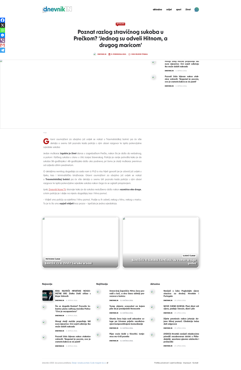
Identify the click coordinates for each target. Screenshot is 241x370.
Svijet (169, 10)
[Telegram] (2, 50)
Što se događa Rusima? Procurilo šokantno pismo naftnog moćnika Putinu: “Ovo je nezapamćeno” (73, 309)
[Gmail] (2, 45)
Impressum (187, 363)
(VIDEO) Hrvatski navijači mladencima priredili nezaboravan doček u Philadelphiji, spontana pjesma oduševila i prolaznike (181, 338)
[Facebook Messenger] (2, 35)
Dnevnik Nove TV (57, 190)
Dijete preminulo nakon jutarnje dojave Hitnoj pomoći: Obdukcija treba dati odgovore (181, 321)
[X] (2, 25)
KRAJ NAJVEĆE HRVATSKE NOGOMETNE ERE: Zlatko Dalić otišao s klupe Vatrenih (73, 293)
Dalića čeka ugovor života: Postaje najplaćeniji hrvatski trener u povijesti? (182, 18)
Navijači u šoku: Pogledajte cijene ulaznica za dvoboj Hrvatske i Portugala (181, 293)
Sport (178, 10)
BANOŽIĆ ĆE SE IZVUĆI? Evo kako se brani (68, 263)
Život (188, 10)
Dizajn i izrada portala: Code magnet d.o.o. (89, 363)
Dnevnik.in (102, 54)
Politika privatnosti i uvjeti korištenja (168, 363)
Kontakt (195, 363)
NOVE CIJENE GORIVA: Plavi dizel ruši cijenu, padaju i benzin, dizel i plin (181, 307)
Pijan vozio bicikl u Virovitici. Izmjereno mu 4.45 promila (127, 335)
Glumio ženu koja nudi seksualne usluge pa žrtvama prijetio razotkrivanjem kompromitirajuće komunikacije (127, 321)
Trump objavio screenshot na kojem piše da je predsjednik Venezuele (127, 307)
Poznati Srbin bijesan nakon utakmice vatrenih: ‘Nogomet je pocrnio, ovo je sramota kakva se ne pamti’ (73, 339)
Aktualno (157, 10)
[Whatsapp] (2, 30)
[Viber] (2, 40)
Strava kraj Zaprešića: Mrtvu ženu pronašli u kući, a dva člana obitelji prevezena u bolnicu (127, 293)
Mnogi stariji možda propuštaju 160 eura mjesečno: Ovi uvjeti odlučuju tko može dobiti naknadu (73, 324)
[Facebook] (2, 20)
